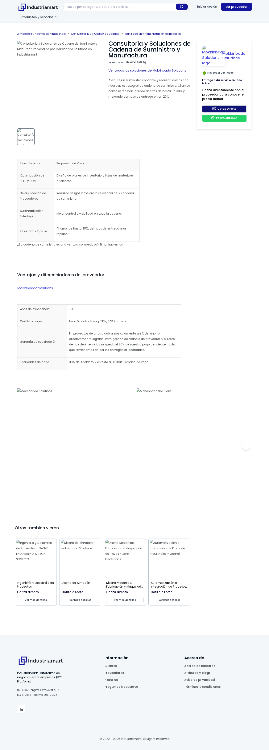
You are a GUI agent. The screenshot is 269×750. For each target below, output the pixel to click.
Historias (111, 680)
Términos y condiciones (202, 687)
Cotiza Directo (227, 109)
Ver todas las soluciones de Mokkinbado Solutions (147, 70)
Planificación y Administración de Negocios (153, 34)
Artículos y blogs (197, 673)
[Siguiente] (246, 446)
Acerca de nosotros (199, 666)
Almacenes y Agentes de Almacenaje (41, 34)
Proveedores (114, 673)
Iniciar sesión (207, 6)
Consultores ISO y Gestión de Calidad (95, 34)
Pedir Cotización (226, 118)
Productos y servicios (37, 17)
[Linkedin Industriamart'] (21, 709)
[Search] (182, 7)
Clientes (110, 666)
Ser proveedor (236, 7)
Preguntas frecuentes (121, 687)
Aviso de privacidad (199, 680)
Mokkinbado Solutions (35, 288)
